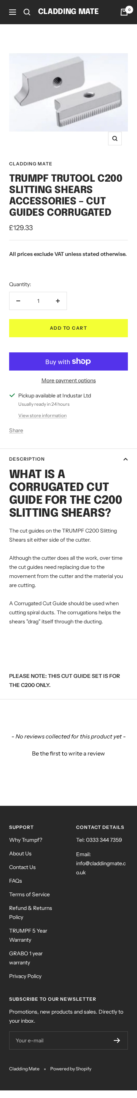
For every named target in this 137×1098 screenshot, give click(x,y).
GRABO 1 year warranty (26, 958)
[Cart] (124, 12)
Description (27, 459)
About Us (20, 853)
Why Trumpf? (25, 839)
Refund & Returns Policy (30, 912)
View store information (42, 415)
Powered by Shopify (70, 1069)
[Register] (117, 1040)
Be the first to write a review (68, 753)
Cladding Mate (31, 164)
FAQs (15, 880)
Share (16, 430)
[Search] (27, 12)
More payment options (68, 380)
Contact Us (22, 867)
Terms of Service (29, 894)
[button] (68, 752)
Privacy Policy (25, 976)
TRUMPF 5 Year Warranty (28, 935)
